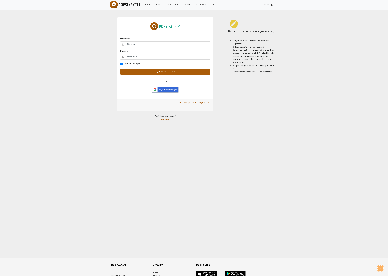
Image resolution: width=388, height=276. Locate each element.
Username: (125, 38)
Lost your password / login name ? (194, 102)
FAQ (214, 5)
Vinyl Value (201, 5)
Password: (125, 51)
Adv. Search (173, 5)
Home (148, 5)
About (159, 5)
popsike (129, 5)
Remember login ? (133, 63)
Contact (187, 5)
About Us (113, 272)
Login (155, 272)
